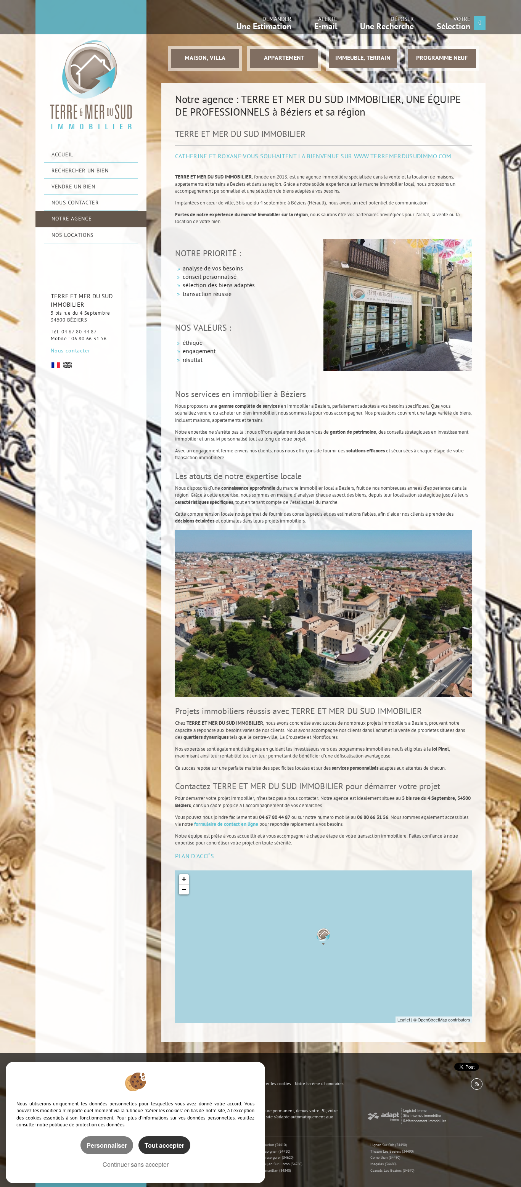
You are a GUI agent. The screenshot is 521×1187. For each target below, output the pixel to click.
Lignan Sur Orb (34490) (388, 1145)
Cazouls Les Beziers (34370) (392, 1170)
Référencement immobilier (424, 1121)
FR (55, 365)
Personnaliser (107, 1145)
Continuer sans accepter (136, 1164)
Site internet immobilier (422, 1115)
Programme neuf (442, 58)
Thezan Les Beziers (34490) (392, 1151)
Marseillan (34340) (276, 1170)
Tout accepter (164, 1145)
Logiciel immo (414, 1110)
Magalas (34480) (383, 1164)
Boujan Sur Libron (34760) (281, 1164)
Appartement (284, 58)
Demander (263, 25)
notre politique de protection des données (80, 1125)
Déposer (387, 25)
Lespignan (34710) (275, 1151)
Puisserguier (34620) (277, 1157)
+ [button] (184, 879)
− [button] (184, 889)
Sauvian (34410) (274, 1145)
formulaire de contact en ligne (226, 824)
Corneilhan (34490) (385, 1157)
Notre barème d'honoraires (320, 1084)
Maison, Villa (205, 58)
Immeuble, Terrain (363, 58)
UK (67, 365)
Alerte (325, 25)
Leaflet (403, 1020)
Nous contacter (70, 351)
